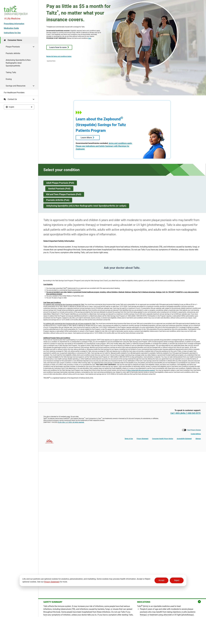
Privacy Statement (51, 582)
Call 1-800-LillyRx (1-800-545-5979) (185, 413)
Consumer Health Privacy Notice (162, 438)
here (89, 38)
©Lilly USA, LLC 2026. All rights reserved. (71, 422)
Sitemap (198, 438)
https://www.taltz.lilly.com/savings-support (141, 370)
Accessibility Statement (184, 438)
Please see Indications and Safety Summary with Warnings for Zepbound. (102, 147)
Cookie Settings (196, 434)
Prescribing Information (14, 24)
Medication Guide (11, 28)
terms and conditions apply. (120, 143)
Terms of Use (129, 438)
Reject (176, 580)
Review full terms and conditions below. (59, 56)
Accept (161, 580)
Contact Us (12, 99)
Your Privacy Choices (194, 430)
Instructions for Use (12, 33)
